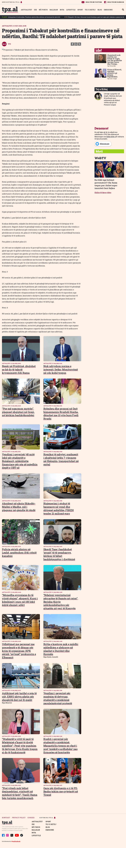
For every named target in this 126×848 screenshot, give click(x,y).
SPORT (80, 10)
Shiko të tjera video (102, 192)
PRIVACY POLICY (18, 818)
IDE (35, 10)
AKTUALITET (26, 10)
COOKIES (30, 818)
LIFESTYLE (71, 10)
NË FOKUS (43, 10)
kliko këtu (111, 137)
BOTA (62, 10)
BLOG (100, 10)
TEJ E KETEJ (90, 10)
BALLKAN (54, 10)
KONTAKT (6, 818)
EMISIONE (108, 10)
